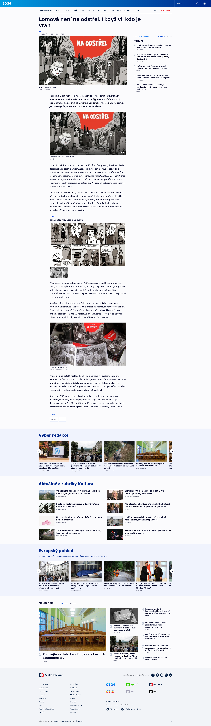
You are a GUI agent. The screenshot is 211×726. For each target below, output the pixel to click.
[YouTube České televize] (162, 675)
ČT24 (62, 419)
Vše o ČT (42, 712)
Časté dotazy (75, 709)
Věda (119, 10)
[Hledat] (197, 3)
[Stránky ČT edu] (153, 691)
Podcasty (136, 10)
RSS (171, 721)
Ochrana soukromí (66, 721)
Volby (67, 10)
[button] (88, 133)
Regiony (91, 10)
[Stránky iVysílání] (155, 684)
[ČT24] (7, 3)
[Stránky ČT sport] (132, 684)
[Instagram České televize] (153, 675)
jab (40, 32)
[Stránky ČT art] (130, 691)
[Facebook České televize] (157, 675)
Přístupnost (79, 721)
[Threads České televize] (170, 675)
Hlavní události (46, 10)
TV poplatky (43, 691)
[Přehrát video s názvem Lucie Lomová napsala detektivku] (88, 133)
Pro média (74, 684)
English (55, 721)
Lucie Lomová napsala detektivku (61, 157)
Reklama (73, 688)
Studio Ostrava (75, 695)
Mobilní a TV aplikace (47, 709)
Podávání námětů (77, 705)
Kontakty (73, 712)
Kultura (127, 10)
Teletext (42, 695)
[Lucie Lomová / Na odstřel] (83, 60)
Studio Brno (74, 691)
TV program (43, 684)
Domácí (75, 10)
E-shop (41, 705)
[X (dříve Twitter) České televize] (166, 675)
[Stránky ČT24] (110, 684)
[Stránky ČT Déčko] (110, 691)
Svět (83, 10)
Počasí (111, 10)
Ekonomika (101, 10)
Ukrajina (58, 10)
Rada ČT (73, 698)
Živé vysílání (43, 688)
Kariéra (73, 702)
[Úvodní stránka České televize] (51, 675)
